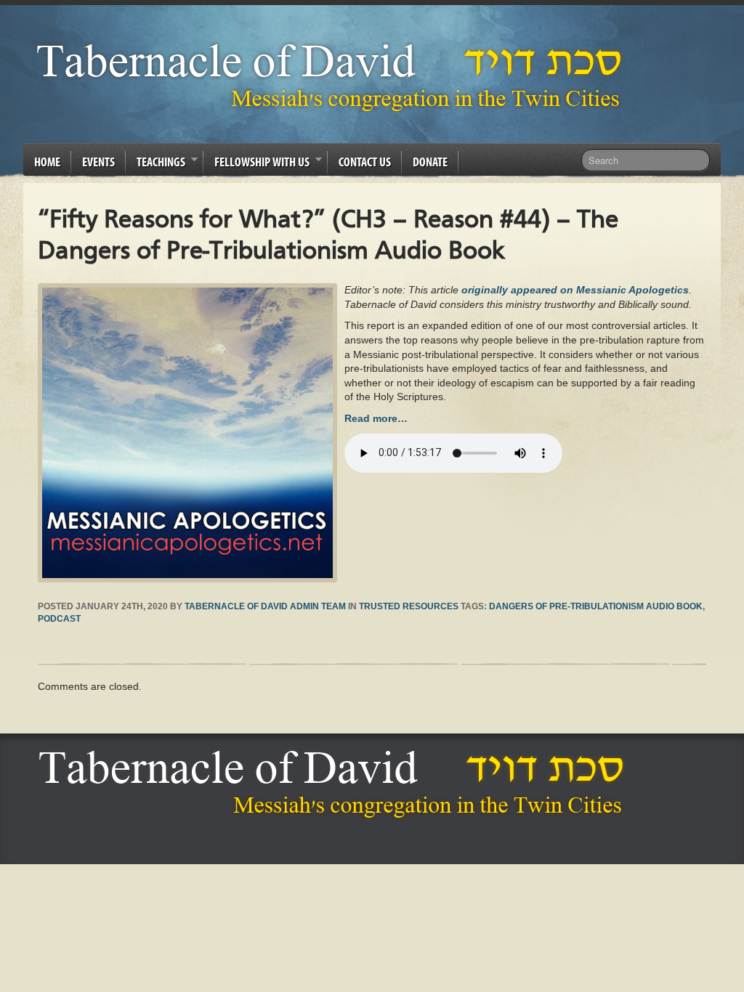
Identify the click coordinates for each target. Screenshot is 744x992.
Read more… (376, 418)
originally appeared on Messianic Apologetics (575, 290)
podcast (59, 619)
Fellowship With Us (256, 164)
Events (98, 161)
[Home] (335, 784)
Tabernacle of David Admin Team (265, 606)
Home (47, 161)
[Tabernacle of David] (333, 76)
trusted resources (408, 606)
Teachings (155, 164)
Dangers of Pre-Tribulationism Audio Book (596, 606)
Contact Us (365, 161)
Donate (430, 161)
